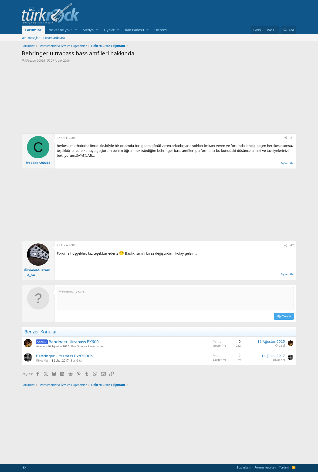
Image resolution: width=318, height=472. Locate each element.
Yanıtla (289, 163)
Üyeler (109, 29)
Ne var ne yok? (60, 29)
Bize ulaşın (244, 467)
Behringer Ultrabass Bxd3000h (64, 356)
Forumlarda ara (54, 38)
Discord (160, 29)
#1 (292, 138)
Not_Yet (43, 360)
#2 (292, 245)
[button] (76, 30)
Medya (88, 29)
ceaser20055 (36, 60)
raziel (41, 346)
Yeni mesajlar (31, 38)
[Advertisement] (159, 97)
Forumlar (33, 29)
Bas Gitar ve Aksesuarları (87, 346)
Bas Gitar (77, 360)
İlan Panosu (134, 29)
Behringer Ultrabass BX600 (74, 341)
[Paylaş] (286, 138)
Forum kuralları (265, 467)
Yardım (284, 467)
